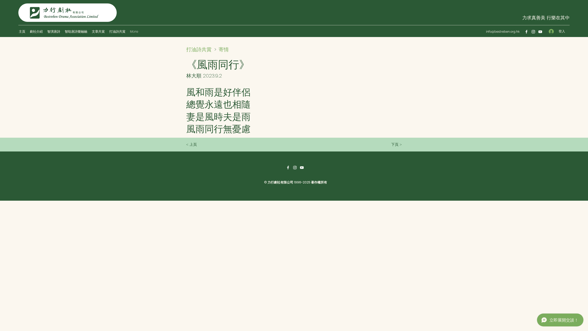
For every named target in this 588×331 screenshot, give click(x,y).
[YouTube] (540, 31)
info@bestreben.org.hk (503, 31)
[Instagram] (533, 31)
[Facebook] (526, 31)
